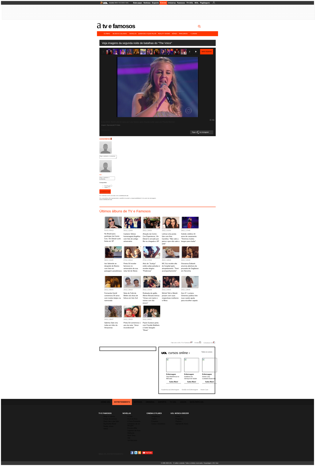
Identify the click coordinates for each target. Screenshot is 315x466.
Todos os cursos (206, 352)
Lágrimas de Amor (133, 430)
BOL (197, 3)
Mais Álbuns (207, 51)
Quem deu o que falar (147, 34)
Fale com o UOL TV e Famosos (180, 342)
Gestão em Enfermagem (190, 390)
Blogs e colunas (120, 34)
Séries (174, 34)
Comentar (105, 192)
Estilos (177, 416)
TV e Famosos (118, 26)
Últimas (107, 34)
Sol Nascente (132, 440)
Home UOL (105, 402)
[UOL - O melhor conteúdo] (103, 3)
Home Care (204, 390)
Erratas (197, 342)
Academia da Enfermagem (170, 390)
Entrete (163, 3)
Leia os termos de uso (105, 199)
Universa (172, 3)
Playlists (178, 421)
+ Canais (193, 34)
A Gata (129, 416)
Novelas (132, 34)
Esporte (155, 3)
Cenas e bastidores (158, 424)
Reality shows (164, 34)
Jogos (183, 402)
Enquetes (154, 421)
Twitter (106, 187)
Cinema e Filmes (154, 413)
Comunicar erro (208, 342)
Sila (128, 438)
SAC (127, 3)
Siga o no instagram (200, 132)
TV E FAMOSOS (105, 413)
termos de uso (124, 195)
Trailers (154, 419)
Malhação (130, 433)
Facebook (107, 186)
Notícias (146, 3)
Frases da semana (110, 419)
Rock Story (131, 435)
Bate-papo (137, 3)
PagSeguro (205, 3)
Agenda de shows (181, 424)
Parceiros (183, 34)
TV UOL (189, 3)
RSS (140, 452)
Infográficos (155, 416)
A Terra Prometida (133, 421)
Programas (179, 419)
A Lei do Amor (132, 419)
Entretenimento (122, 402)
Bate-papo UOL (197, 402)
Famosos (181, 3)
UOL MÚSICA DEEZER (180, 413)
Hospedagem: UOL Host (211, 463)
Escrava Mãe (132, 428)
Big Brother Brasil (109, 424)
